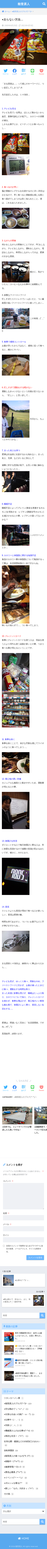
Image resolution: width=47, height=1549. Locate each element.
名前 (6, 1213)
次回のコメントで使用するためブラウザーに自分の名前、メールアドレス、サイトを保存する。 (24, 1249)
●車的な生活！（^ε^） (16, 1436)
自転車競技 (11, 1450)
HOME (25, 1538)
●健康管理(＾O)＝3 (14, 1467)
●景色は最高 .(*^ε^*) (15, 1472)
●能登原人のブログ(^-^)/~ (25, 1097)
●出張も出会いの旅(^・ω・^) (19, 1414)
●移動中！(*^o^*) (13, 1461)
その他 (8, 1494)
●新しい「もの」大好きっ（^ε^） (21, 1488)
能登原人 (24, 4)
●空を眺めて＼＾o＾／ (16, 1409)
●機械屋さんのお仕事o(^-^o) (19, 1431)
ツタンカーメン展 (13, 1398)
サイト (6, 1235)
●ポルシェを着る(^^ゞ (15, 1483)
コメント (8, 1181)
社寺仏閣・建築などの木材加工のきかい (22, 1443)
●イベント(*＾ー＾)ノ (15, 1478)
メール (7, 1224)
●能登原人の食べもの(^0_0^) (19, 1456)
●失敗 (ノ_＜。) (13, 1425)
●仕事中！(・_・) (13, 1420)
